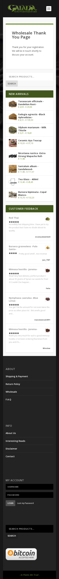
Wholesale (11, 391)
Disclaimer (11, 448)
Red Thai (14, 217)
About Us (11, 433)
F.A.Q (8, 399)
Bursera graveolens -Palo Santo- (23, 248)
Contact (10, 456)
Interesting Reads (15, 440)
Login (10, 503)
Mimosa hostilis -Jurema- (23, 269)
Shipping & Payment (17, 376)
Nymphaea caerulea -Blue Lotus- (23, 299)
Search (12, 83)
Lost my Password (25, 503)
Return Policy (13, 384)
